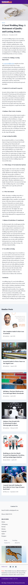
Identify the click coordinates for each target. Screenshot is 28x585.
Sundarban (6, 336)
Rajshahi (4, 531)
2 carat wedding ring (8, 63)
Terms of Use (10, 583)
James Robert (7, 460)
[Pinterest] (16, 567)
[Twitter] (13, 567)
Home (5, 540)
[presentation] (14, 320)
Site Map (4, 583)
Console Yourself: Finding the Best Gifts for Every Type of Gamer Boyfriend (14, 487)
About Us (17, 543)
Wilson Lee (5, 35)
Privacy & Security (20, 583)
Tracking (14, 540)
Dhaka (3, 522)
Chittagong (4, 524)
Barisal (3, 526)
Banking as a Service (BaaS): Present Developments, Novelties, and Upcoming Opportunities (14, 455)
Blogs (3, 22)
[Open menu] (25, 2)
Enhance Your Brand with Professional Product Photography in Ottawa (11, 423)
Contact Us (7, 543)
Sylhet (3, 534)
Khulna (4, 529)
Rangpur (4, 536)
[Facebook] (10, 567)
